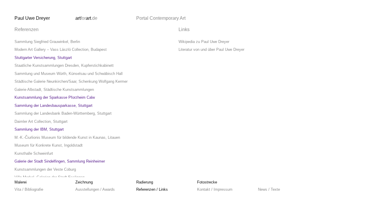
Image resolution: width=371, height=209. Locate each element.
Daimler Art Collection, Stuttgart (41, 121)
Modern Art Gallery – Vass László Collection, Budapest (60, 49)
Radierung (144, 182)
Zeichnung (84, 182)
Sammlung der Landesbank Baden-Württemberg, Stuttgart (63, 113)
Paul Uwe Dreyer (32, 18)
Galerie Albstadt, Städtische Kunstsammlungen (54, 89)
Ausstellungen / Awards (95, 189)
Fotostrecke (207, 182)
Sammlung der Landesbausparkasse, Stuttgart (53, 105)
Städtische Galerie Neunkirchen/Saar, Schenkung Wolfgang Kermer (71, 81)
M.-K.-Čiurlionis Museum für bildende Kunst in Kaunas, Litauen (67, 137)
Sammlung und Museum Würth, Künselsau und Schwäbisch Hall (68, 73)
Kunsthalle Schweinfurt (33, 153)
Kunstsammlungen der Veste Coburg (45, 169)
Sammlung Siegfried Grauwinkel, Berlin (47, 41)
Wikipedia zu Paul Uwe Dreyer (204, 41)
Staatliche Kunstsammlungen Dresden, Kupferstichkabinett (64, 65)
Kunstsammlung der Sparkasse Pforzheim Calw (54, 97)
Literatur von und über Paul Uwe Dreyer (211, 49)
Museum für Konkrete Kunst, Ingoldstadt (48, 145)
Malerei (20, 182)
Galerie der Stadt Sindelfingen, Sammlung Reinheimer (59, 161)
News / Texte (269, 189)
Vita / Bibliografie (28, 189)
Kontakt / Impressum (214, 189)
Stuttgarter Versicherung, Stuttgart (43, 57)
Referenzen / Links (152, 189)
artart (86, 18)
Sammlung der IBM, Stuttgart (39, 129)
